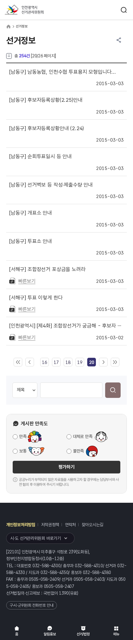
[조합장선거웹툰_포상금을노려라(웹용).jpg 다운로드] (12, 280)
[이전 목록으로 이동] (30, 362)
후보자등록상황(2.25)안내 (45, 100)
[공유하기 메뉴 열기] (119, 40)
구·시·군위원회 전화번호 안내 (32, 605)
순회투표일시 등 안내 (40, 156)
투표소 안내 (30, 241)
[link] (91, 362)
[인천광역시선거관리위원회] (35, 10)
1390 (64, 593)
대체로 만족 (82, 436)
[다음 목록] (103, 362)
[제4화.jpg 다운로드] (12, 337)
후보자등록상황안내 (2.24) (46, 128)
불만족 (78, 450)
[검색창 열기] (124, 10)
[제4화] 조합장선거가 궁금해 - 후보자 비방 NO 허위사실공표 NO (66, 326)
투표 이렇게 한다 (35, 298)
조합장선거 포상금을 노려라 (47, 269)
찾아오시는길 (92, 524)
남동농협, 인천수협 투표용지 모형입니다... (62, 72)
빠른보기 (26, 281)
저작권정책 (50, 524)
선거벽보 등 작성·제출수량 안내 (51, 185)
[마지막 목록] (115, 362)
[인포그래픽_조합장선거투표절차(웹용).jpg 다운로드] (12, 308)
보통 (22, 450)
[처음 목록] (18, 362)
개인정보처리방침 (20, 524)
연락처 (70, 524)
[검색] (113, 390)
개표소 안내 (30, 213)
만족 (22, 436)
